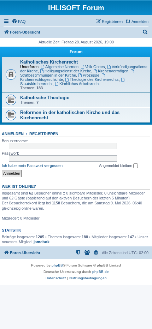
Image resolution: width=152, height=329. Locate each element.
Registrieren (43, 134)
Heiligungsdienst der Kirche (68, 71)
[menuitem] (19, 21)
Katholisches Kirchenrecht (49, 62)
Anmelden (13, 134)
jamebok (41, 242)
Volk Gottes (95, 67)
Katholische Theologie (44, 97)
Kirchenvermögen (113, 71)
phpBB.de (100, 272)
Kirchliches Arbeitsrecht (79, 84)
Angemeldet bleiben (116, 165)
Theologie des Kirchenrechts (94, 79)
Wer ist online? (19, 186)
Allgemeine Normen (61, 67)
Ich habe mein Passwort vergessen (32, 165)
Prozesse (91, 75)
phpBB (57, 265)
